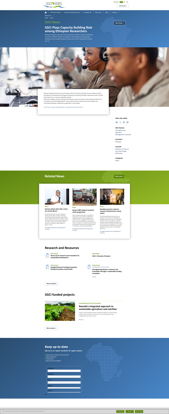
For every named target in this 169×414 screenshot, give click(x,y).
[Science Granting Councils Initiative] (46, 12)
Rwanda (81, 319)
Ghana (94, 277)
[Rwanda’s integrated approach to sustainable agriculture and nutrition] (60, 310)
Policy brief (54, 254)
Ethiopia (118, 142)
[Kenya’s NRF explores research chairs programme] (84, 197)
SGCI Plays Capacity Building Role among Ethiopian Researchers (63, 107)
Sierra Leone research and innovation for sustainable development (65, 257)
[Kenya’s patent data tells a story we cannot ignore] (57, 196)
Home (46, 17)
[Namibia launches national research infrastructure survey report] (112, 196)
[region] (84, 411)
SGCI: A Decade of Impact (101, 256)
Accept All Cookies (139, 411)
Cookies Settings (120, 411)
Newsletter (96, 254)
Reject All (129, 411)
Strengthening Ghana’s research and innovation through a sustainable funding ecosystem (107, 271)
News (51, 17)
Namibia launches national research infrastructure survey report (110, 211)
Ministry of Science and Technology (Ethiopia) (122, 151)
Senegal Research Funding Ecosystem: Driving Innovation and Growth (64, 268)
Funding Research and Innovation (100, 267)
